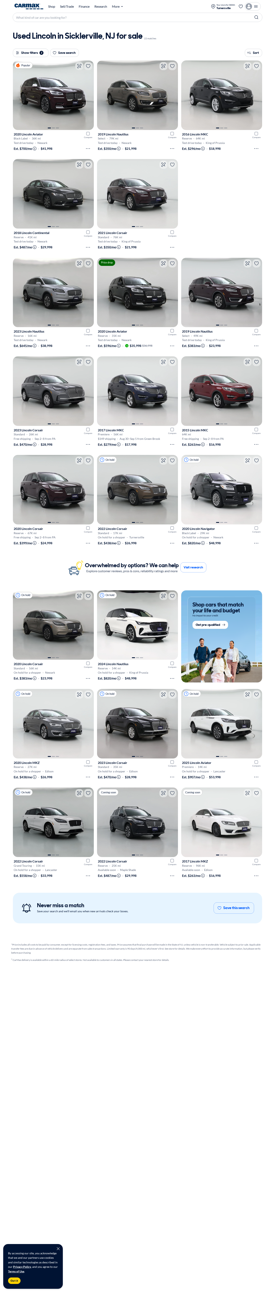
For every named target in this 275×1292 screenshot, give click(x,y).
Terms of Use (16, 1271)
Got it (14, 1281)
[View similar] (79, 66)
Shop (51, 6)
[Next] (88, 95)
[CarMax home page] (28, 6)
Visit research (193, 567)
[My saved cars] (241, 6)
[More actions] (88, 148)
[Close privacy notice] (58, 1249)
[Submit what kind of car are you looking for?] (256, 17)
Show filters (31, 53)
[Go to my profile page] (253, 6)
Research (100, 6)
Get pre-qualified (208, 625)
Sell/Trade (67, 6)
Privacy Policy (22, 1266)
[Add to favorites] (88, 66)
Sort (256, 53)
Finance (84, 6)
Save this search (236, 907)
